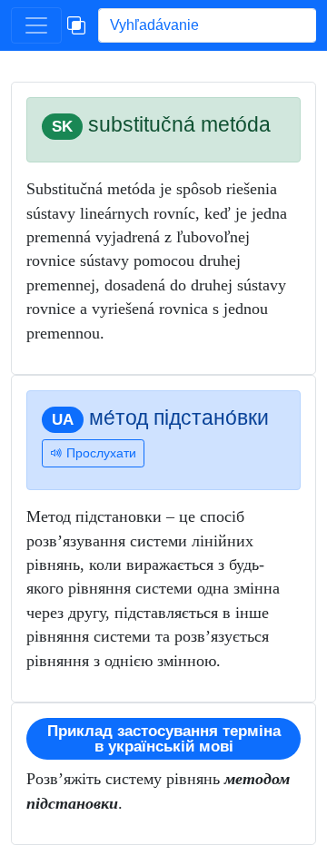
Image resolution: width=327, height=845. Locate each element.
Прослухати (99, 453)
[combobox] (207, 25)
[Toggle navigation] (36, 25)
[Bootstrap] (76, 25)
